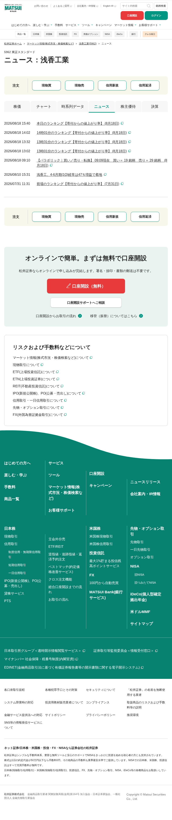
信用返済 (145, 85)
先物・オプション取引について (36, 407)
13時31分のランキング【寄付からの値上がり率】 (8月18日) (82, 142)
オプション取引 (142, 557)
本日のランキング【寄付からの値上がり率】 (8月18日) (78, 123)
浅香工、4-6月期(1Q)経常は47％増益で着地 (69, 174)
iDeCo (119, 34)
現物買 (46, 85)
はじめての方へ (20, 25)
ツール (86, 25)
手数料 (59, 25)
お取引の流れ (58, 599)
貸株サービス (14, 593)
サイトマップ (141, 624)
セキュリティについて (100, 689)
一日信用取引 (17, 573)
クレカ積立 (150, 34)
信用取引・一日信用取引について (38, 400)
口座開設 (132, 15)
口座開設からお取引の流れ (56, 316)
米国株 (49, 34)
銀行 (134, 34)
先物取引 (137, 542)
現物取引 (11, 536)
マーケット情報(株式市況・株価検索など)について (51, 357)
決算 (155, 106)
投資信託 (63, 34)
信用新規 (112, 85)
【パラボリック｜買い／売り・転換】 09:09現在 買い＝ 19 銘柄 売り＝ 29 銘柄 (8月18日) (102, 163)
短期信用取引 (17, 565)
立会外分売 (56, 539)
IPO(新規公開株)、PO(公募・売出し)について (47, 393)
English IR (108, 6)
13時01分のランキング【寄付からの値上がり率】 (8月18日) (82, 151)
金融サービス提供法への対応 (23, 715)
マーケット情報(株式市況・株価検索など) (65, 492)
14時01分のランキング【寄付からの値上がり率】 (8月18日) (82, 132)
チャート (43, 106)
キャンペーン (103, 25)
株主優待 (128, 106)
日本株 (36, 34)
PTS (7, 601)
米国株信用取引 (101, 544)
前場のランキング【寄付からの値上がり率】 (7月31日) (78, 184)
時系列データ (72, 106)
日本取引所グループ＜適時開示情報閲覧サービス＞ (42, 650)
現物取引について (26, 365)
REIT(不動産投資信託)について (36, 386)
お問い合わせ (41, 6)
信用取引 (11, 544)
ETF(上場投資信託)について (34, 372)
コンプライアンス (97, 702)
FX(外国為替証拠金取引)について (38, 415)
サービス (70, 25)
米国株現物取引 (101, 536)
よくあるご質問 (61, 6)
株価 (17, 106)
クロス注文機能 (60, 579)
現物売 (79, 85)
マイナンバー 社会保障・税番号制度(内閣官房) (39, 659)
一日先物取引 (140, 549)
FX (75, 34)
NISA (107, 34)
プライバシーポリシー (100, 715)
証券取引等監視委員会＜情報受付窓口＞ (124, 650)
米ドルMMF (140, 612)
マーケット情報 (123, 25)
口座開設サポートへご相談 (86, 302)
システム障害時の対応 (19, 702)
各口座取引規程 (14, 689)
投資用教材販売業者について (64, 702)
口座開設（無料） (89, 286)
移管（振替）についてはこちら (113, 316)
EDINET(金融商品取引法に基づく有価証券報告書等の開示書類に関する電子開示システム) (72, 667)
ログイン (156, 15)
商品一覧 (21, 34)
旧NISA (139, 574)
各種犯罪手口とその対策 (61, 689)
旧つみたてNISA (145, 582)
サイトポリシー (55, 715)
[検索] (149, 6)
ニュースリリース (145, 482)
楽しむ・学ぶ (41, 25)
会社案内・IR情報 (86, 6)
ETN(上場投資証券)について (34, 379)
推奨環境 (133, 715)
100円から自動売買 (104, 583)
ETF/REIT (56, 546)
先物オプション (90, 34)
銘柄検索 (161, 5)
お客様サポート (148, 25)
